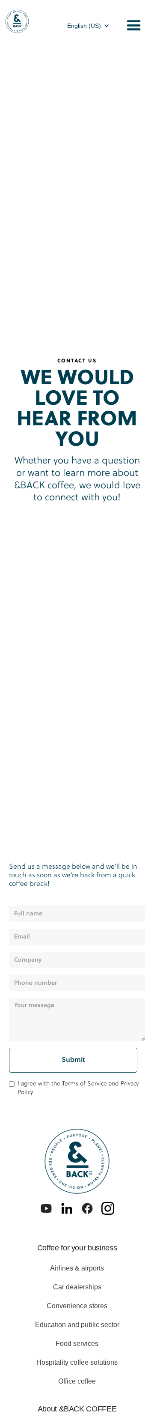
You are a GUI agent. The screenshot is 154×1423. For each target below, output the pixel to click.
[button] (88, 25)
